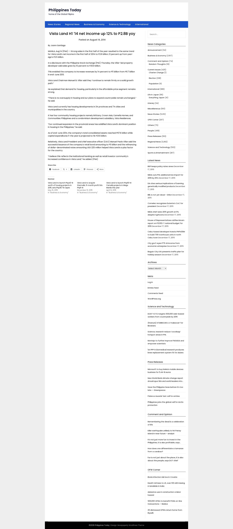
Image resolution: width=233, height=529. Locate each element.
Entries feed (153, 288)
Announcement (155, 50)
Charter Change (156, 72)
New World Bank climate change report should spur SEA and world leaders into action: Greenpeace (165, 380)
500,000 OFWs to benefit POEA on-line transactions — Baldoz (165, 502)
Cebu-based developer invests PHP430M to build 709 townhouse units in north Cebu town (166, 234)
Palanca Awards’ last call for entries (164, 396)
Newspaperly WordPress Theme (130, 525)
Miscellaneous (154, 108)
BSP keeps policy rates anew (160, 166)
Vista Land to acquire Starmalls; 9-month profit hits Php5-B (89, 185)
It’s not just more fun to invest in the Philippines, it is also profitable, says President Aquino (164, 441)
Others (151, 125)
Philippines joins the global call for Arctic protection (165, 403)
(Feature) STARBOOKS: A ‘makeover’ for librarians (165, 324)
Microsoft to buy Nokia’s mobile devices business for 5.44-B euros (165, 370)
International (142, 24)
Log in (150, 282)
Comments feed (155, 293)
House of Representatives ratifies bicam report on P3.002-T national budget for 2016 (166, 223)
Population (154, 83)
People (151, 130)
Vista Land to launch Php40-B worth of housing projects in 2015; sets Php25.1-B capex (60, 185)
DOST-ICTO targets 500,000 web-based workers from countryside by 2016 (166, 315)
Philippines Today (65, 10)
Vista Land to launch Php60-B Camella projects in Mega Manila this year (118, 185)
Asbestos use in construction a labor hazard (164, 493)
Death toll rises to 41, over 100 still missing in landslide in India (166, 484)
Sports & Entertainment (158, 152)
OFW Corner (153, 119)
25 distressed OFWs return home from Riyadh (165, 511)
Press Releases (154, 136)
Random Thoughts (157, 64)
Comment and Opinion (158, 61)
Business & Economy (94, 24)
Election (152, 78)
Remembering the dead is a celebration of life (166, 423)
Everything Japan (156, 97)
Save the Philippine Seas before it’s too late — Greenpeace (165, 388)
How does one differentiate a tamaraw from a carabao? (165, 450)
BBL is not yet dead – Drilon (160, 195)
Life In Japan (153, 94)
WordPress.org (154, 298)
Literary (151, 103)
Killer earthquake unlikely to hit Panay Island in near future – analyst (164, 432)
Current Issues (154, 69)
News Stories (54, 24)
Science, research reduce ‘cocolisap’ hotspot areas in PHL (164, 333)
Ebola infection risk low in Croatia (162, 477)
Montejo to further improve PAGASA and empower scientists (166, 342)
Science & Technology (120, 24)
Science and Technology (159, 147)
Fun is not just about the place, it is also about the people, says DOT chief (165, 459)
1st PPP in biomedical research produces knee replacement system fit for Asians (166, 351)
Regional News (72, 24)
